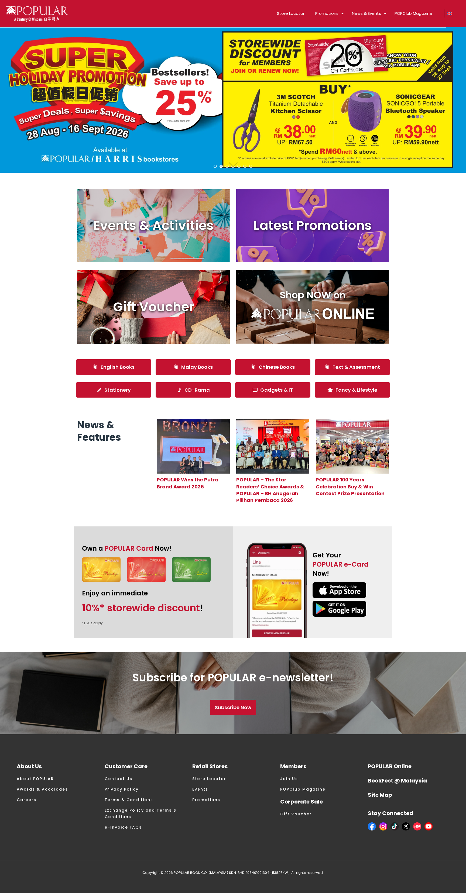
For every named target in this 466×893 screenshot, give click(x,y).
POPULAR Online (390, 766)
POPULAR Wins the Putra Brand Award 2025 (187, 483)
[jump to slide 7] (250, 166)
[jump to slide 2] (221, 166)
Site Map (380, 795)
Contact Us (118, 778)
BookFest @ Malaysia (397, 780)
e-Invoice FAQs (123, 827)
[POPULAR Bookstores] (37, 13)
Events (200, 789)
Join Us (289, 778)
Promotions (206, 799)
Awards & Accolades (42, 789)
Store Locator (209, 778)
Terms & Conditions (129, 799)
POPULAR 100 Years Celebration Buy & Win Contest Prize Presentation (350, 486)
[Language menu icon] (451, 13)
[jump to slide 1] (215, 166)
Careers (26, 799)
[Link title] (193, 446)
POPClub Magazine (302, 789)
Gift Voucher (296, 814)
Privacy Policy (122, 789)
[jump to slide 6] (244, 166)
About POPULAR (35, 778)
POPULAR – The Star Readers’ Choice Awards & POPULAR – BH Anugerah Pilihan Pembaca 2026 (270, 490)
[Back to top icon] (440, 882)
